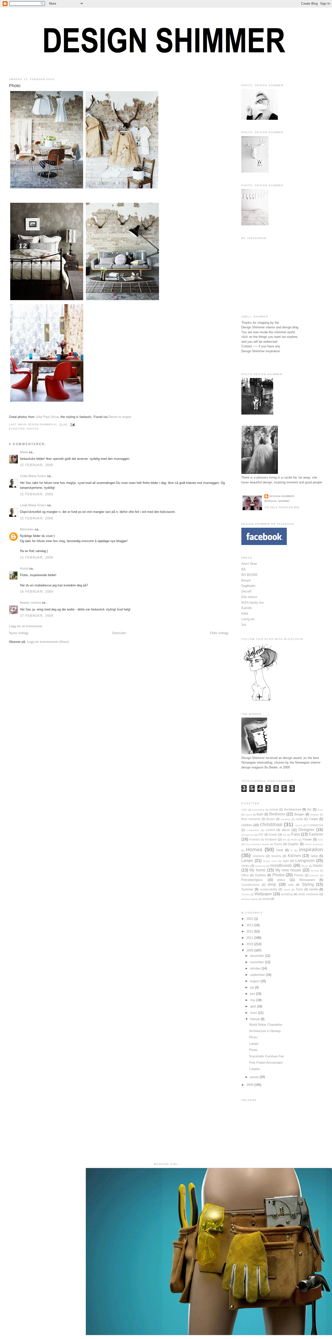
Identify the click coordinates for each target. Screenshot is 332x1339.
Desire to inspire (119, 417)
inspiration (311, 849)
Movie (304, 866)
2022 (250, 919)
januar (255, 1077)
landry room (270, 861)
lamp (314, 856)
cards (299, 819)
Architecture (292, 809)
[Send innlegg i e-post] (72, 424)
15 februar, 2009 (36, 465)
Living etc (248, 619)
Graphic (293, 844)
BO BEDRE (249, 575)
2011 (250, 938)
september (258, 975)
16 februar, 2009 (36, 591)
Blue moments (251, 819)
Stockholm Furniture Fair (266, 1056)
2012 (250, 931)
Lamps (247, 861)
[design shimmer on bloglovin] (260, 700)
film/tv (294, 839)
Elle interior (249, 597)
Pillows (299, 875)
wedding (287, 894)
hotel (279, 850)
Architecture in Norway (265, 1031)
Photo (14, 85)
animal (273, 809)
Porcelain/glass (252, 880)
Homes (254, 849)
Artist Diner (249, 563)
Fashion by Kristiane (263, 839)
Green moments (314, 844)
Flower (307, 839)
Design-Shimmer (281, 496)
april (253, 1006)
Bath (260, 814)
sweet (287, 889)
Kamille (246, 608)
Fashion (316, 834)
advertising (258, 809)
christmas (271, 824)
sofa (291, 884)
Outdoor (260, 875)
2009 (250, 950)
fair (284, 834)
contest (270, 829)
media (245, 865)
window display (249, 899)
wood (266, 898)
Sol (243, 625)
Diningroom (247, 834)
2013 (250, 925)
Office (245, 875)
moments (260, 866)
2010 (250, 944)
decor (286, 830)
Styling (308, 884)
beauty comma (30, 602)
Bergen (299, 814)
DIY (261, 834)
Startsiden (119, 633)
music (318, 865)
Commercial (315, 825)
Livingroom (305, 861)
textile (313, 889)
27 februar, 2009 (36, 616)
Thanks (245, 894)
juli (252, 987)
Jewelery (258, 856)
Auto (320, 809)
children (246, 825)
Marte (24, 452)
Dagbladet (248, 586)
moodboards (281, 865)
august (255, 981)
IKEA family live (252, 602)
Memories (27, 529)
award (248, 814)
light (286, 860)
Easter (273, 834)
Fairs (295, 834)
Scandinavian (250, 884)
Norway (315, 870)
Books (270, 819)
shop (272, 884)
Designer (306, 830)
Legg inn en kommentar (25, 626)
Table (299, 889)
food (320, 839)
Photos (33, 428)
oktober (256, 968)
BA (243, 569)
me (255, 346)
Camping (285, 819)
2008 (250, 1085)
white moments (308, 894)
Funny (278, 844)
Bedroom (277, 814)
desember (257, 956)
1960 (244, 809)
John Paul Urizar (47, 417)
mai (253, 1000)
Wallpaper (263, 894)
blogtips (314, 814)
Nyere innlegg (18, 633)
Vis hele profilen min (281, 507)
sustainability (268, 889)
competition (252, 830)
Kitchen (294, 856)
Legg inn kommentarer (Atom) (48, 642)
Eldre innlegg (219, 633)
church (298, 825)
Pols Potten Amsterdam (266, 1062)
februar (255, 1019)
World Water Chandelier (265, 1024)
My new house (288, 870)
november (257, 962)
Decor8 (246, 591)
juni (253, 994)
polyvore (314, 875)
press (281, 880)
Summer (247, 889)
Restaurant (307, 880)
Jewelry (276, 856)
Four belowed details (257, 844)
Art (309, 809)
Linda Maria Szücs (33, 476)
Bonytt (246, 580)
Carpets (254, 1069)
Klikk (244, 613)
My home (257, 870)
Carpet (313, 819)
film (284, 839)
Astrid (24, 568)
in (292, 850)
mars (254, 1013)
